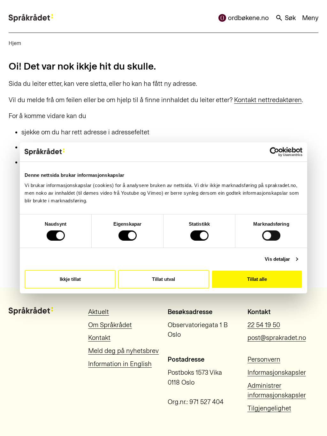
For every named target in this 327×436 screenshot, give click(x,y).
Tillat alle (257, 279)
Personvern (263, 359)
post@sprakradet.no (276, 338)
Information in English (120, 364)
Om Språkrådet (110, 325)
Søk (290, 18)
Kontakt (99, 338)
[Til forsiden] (31, 18)
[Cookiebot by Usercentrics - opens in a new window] (274, 152)
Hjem (15, 43)
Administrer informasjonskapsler (276, 390)
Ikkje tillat (70, 279)
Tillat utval (163, 279)
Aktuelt (98, 312)
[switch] (127, 235)
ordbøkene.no (248, 18)
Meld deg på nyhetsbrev (123, 351)
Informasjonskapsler (276, 372)
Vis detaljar (277, 259)
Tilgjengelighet (269, 408)
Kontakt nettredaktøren (268, 100)
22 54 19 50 (263, 325)
